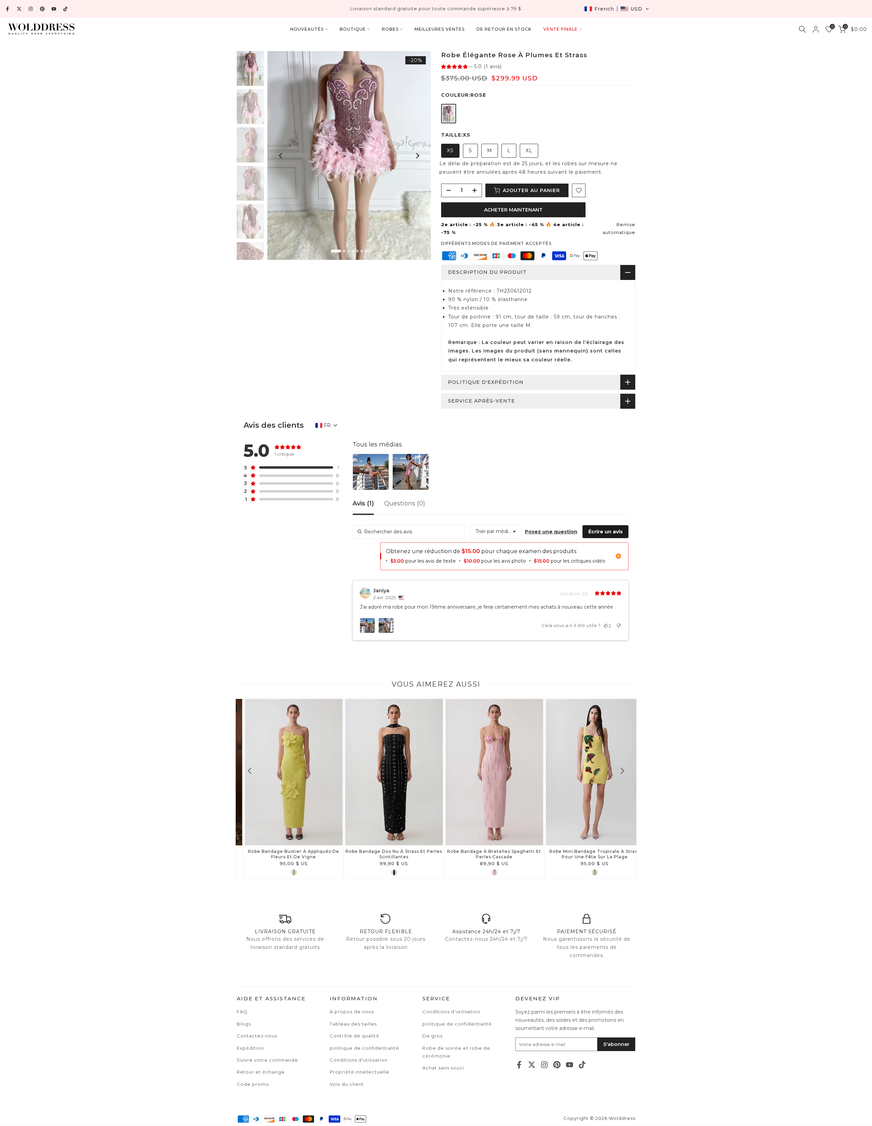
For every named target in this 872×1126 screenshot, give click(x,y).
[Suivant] (417, 155)
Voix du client (347, 1084)
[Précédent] (281, 155)
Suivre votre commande (267, 1060)
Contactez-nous (257, 1035)
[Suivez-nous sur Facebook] (7, 9)
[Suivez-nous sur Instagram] (30, 9)
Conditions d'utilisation (451, 1011)
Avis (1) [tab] (363, 503)
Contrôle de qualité (354, 1035)
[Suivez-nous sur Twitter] (19, 9)
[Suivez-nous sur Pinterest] (42, 9)
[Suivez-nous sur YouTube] (53, 9)
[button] (616, 8)
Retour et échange (261, 1072)
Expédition (250, 1048)
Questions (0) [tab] (404, 503)
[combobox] (495, 531)
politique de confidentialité (457, 1024)
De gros (432, 1035)
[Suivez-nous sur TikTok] (65, 9)
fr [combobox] (327, 425)
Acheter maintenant (513, 210)
